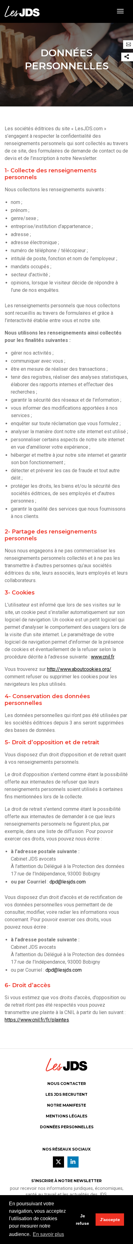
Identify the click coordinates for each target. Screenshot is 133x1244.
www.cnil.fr (102, 657)
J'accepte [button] (110, 1219)
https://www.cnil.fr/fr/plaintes (37, 1020)
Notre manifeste (66, 1105)
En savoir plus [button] (48, 1234)
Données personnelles (66, 1127)
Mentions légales (66, 1116)
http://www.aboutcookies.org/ (79, 669)
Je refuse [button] (82, 1219)
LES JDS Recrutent (66, 1094)
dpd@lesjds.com (67, 882)
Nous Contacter (66, 1083)
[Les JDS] (22, 11)
